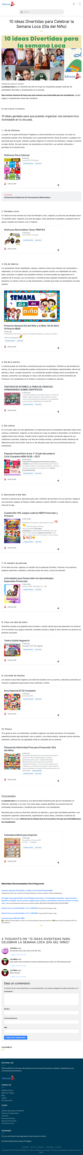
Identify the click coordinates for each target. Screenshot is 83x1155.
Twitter (33, 1147)
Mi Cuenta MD (7, 1100)
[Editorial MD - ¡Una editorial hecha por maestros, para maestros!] (9, 4)
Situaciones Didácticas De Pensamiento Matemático (27, 197)
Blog (3, 1095)
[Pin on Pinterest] (46, 929)
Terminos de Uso (8, 1123)
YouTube (58, 1147)
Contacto (5, 1116)
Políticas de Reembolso (10, 1113)
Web (5, 1027)
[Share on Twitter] (43, 929)
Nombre (7, 1009)
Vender (4, 1098)
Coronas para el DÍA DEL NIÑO (13, 918)
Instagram (49, 1147)
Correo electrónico (10, 1018)
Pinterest (40, 1147)
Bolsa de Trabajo (8, 1093)
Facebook (25, 1147)
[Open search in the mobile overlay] (41, 11)
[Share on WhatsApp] (36, 929)
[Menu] (74, 3)
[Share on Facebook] (39, 929)
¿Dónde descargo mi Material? (13, 1111)
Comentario (8, 991)
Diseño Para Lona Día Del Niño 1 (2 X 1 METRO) (19, 908)
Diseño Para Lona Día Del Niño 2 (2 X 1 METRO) (19, 913)
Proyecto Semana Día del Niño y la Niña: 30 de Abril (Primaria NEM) (27, 890)
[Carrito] (79, 3)
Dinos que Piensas (8, 1118)
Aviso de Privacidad (9, 1121)
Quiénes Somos (7, 1090)
